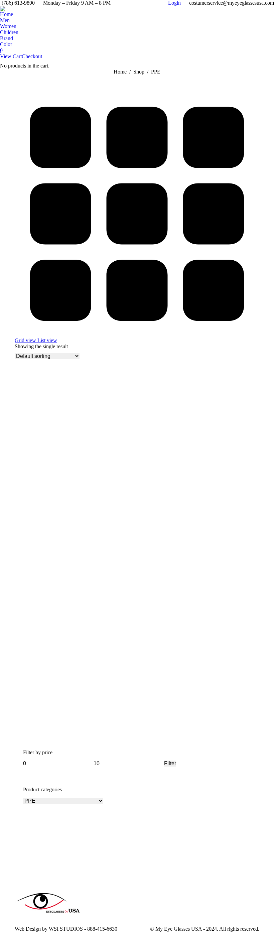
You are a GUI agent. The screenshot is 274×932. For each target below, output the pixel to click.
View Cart (11, 56)
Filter (170, 763)
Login (174, 3)
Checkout (32, 56)
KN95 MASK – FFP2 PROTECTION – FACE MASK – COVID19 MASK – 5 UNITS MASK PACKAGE (135, 728)
